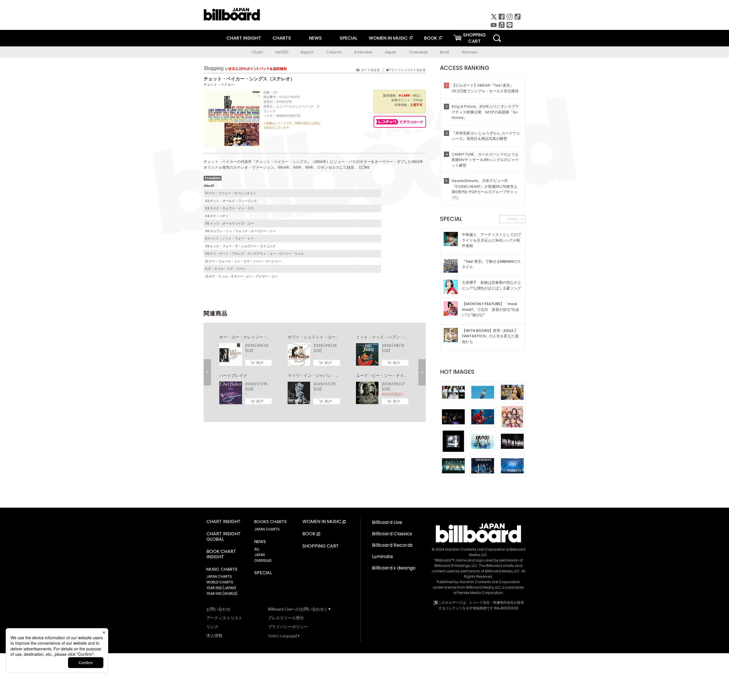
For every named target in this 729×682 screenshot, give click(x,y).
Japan (390, 52)
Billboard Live (387, 522)
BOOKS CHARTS (270, 521)
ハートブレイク (233, 375)
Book (444, 52)
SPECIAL (348, 38)
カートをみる (370, 70)
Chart (257, 52)
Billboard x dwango (394, 568)
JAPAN (259, 554)
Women (470, 52)
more (512, 219)
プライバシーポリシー (288, 626)
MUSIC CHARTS (221, 569)
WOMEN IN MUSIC (388, 38)
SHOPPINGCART (474, 38)
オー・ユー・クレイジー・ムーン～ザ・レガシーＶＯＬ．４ (273, 337)
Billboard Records (392, 545)
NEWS (315, 38)
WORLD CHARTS (219, 582)
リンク (212, 626)
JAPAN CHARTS (219, 576)
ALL (256, 549)
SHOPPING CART (320, 546)
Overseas (418, 52)
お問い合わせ (218, 609)
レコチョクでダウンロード (400, 122)
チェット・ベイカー (219, 84)
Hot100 (281, 52)
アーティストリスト (224, 618)
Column (334, 52)
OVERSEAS (263, 560)
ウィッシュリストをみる (408, 70)
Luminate (382, 556)
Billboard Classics (392, 533)
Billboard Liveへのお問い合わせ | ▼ (299, 609)
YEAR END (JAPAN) (221, 587)
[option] (314, 369)
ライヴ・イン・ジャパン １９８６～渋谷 (325, 375)
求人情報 (214, 635)
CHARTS (282, 38)
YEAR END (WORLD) (221, 593)
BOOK (430, 38)
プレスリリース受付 (286, 618)
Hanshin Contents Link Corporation (475, 549)
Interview (363, 52)
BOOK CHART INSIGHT (221, 554)
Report (307, 52)
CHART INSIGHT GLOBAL (223, 536)
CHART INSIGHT (243, 38)
